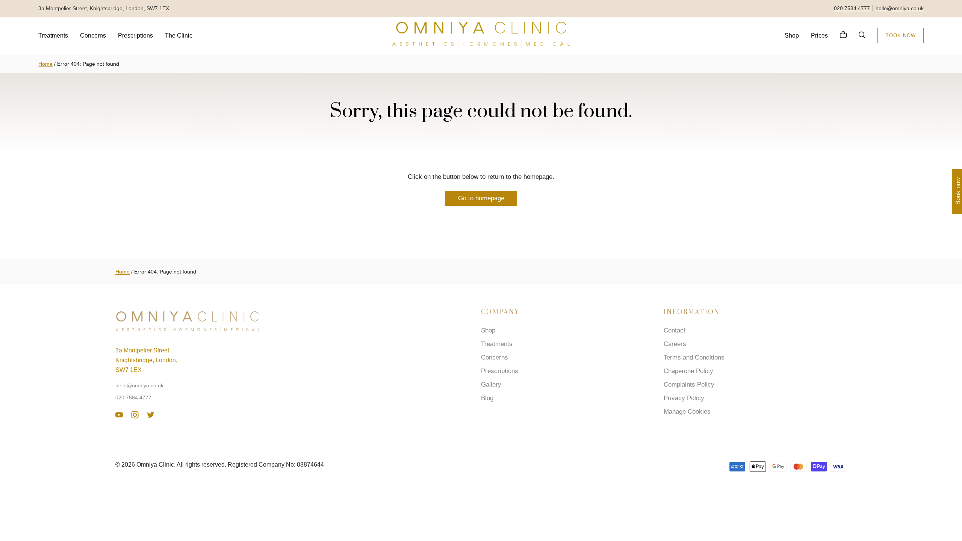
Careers (675, 344)
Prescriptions (135, 35)
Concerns (93, 35)
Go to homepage (481, 198)
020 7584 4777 (852, 8)
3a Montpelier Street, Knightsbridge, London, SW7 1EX (146, 360)
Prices (819, 35)
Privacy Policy (684, 398)
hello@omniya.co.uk (900, 8)
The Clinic (178, 35)
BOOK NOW (900, 35)
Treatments (53, 35)
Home (45, 64)
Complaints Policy (689, 384)
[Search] (862, 35)
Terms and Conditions (694, 357)
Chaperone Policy (688, 371)
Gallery (491, 384)
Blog (487, 398)
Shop (792, 35)
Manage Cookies (687, 411)
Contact (674, 330)
